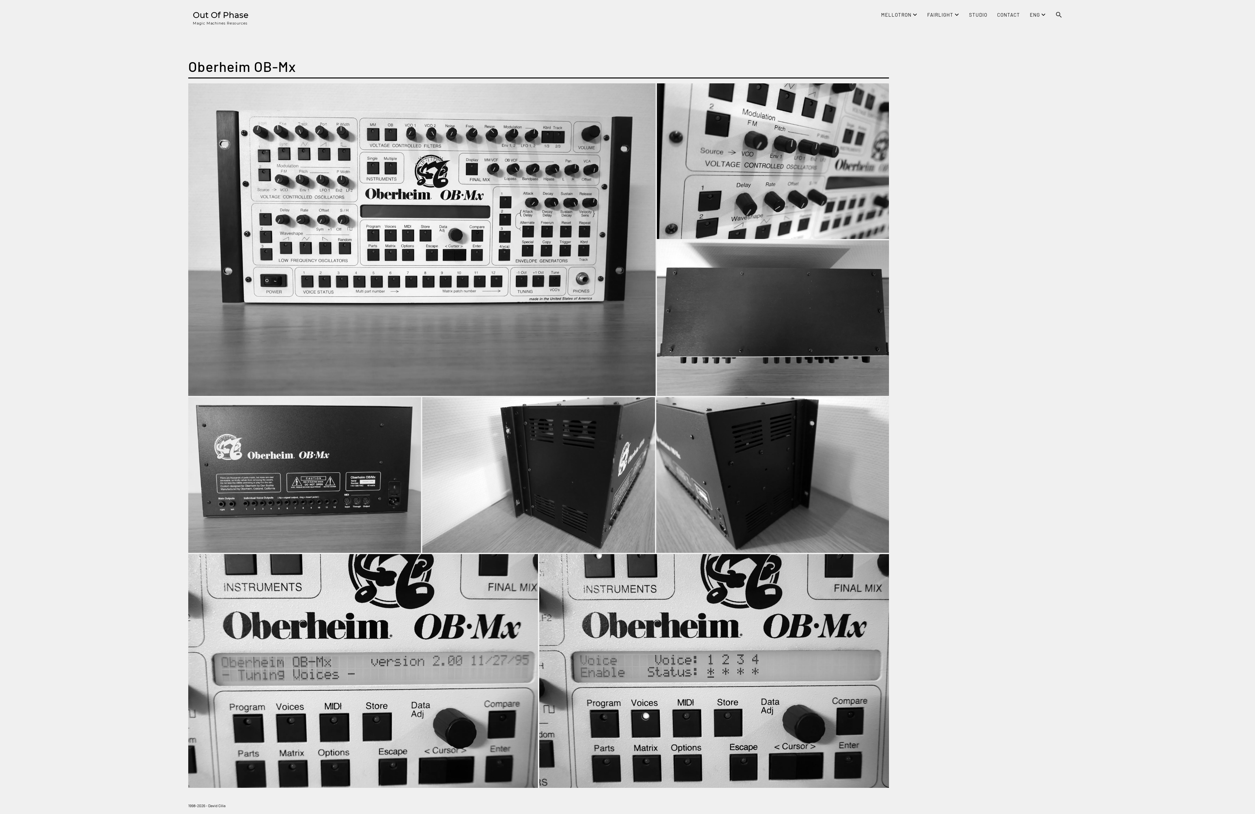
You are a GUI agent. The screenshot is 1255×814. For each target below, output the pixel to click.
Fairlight (941, 15)
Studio (978, 15)
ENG (1035, 15)
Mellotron (897, 15)
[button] (1059, 15)
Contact (1008, 15)
